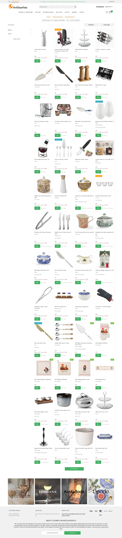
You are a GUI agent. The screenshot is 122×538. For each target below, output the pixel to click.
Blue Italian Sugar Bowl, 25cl (41, 270)
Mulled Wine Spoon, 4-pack (62, 343)
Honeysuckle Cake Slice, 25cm (42, 85)
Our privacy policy (96, 527)
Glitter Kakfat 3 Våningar (81, 49)
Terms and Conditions (14, 515)
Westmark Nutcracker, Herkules (42, 232)
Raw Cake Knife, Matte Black (62, 85)
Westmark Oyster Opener (81, 159)
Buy (37, 61)
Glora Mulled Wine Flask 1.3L (41, 159)
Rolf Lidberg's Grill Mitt (101, 343)
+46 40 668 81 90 (15, 1)
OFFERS (81, 12)
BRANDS (74, 12)
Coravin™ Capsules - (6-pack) (102, 49)
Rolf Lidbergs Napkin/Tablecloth (42, 379)
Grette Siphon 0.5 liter (40, 49)
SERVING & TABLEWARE (26, 12)
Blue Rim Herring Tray (60, 306)
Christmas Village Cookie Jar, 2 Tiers (104, 270)
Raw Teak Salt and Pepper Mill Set (84, 85)
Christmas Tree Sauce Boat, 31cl (83, 270)
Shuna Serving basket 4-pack (62, 448)
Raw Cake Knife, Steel (60, 270)
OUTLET (67, 12)
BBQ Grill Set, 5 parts (100, 85)
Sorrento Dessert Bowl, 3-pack (103, 196)
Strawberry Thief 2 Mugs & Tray (63, 121)
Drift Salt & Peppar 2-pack (41, 412)
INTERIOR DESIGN (48, 12)
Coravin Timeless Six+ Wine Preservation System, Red (62, 50)
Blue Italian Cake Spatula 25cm (83, 121)
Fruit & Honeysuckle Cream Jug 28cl (84, 232)
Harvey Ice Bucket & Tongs (41, 121)
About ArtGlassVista (14, 514)
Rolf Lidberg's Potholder (61, 379)
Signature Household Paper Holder (43, 448)
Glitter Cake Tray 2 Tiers (101, 412)
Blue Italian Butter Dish (101, 448)
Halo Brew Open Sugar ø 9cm (62, 410)
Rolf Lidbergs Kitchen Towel (82, 379)
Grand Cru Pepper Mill (60, 196)
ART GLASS (59, 12)
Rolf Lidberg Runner (100, 379)
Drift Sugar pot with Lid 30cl (82, 412)
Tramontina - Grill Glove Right (103, 306)
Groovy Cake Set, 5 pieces (61, 159)
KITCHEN (38, 12)
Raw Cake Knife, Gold (39, 343)
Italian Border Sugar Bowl (81, 306)
